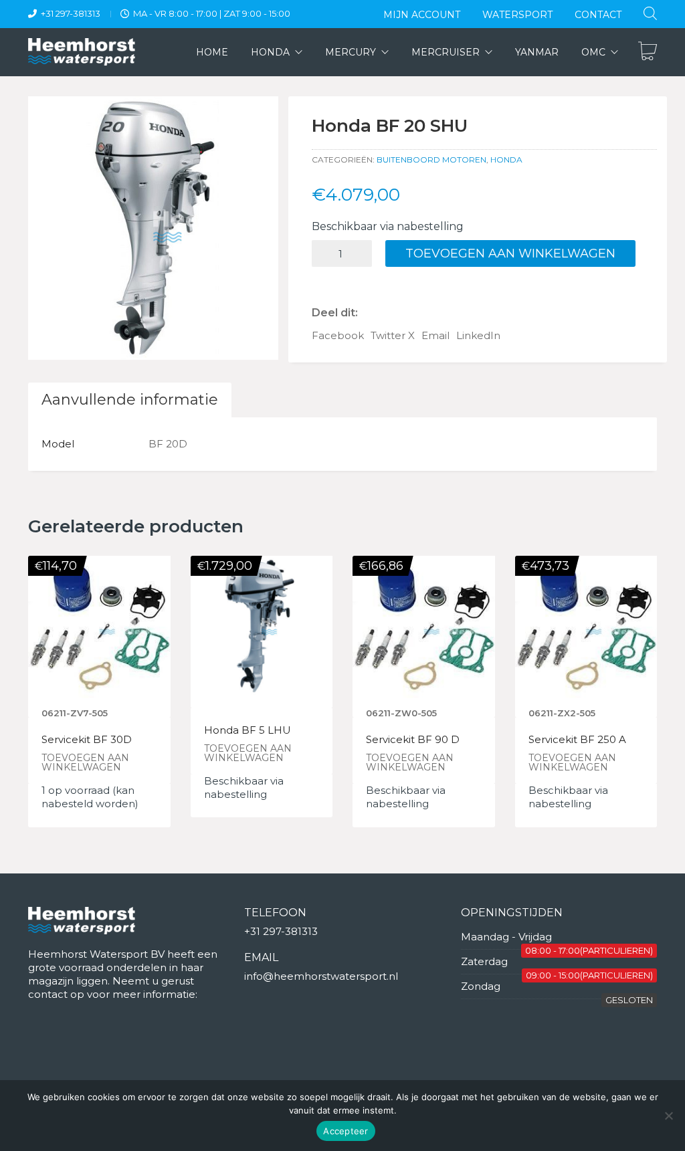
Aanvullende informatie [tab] (129, 400)
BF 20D (168, 443)
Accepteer (345, 1131)
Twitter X (393, 335)
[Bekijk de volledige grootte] (45, 117)
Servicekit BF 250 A (577, 740)
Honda (506, 159)
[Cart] (647, 52)
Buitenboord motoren (431, 159)
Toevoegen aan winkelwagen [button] (85, 762)
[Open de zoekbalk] (650, 13)
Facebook (338, 335)
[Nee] (668, 1115)
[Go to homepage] (81, 52)
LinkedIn (478, 335)
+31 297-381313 (70, 13)
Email (435, 335)
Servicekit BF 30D (86, 740)
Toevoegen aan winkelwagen (510, 253)
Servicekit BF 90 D (413, 740)
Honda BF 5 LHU (247, 730)
